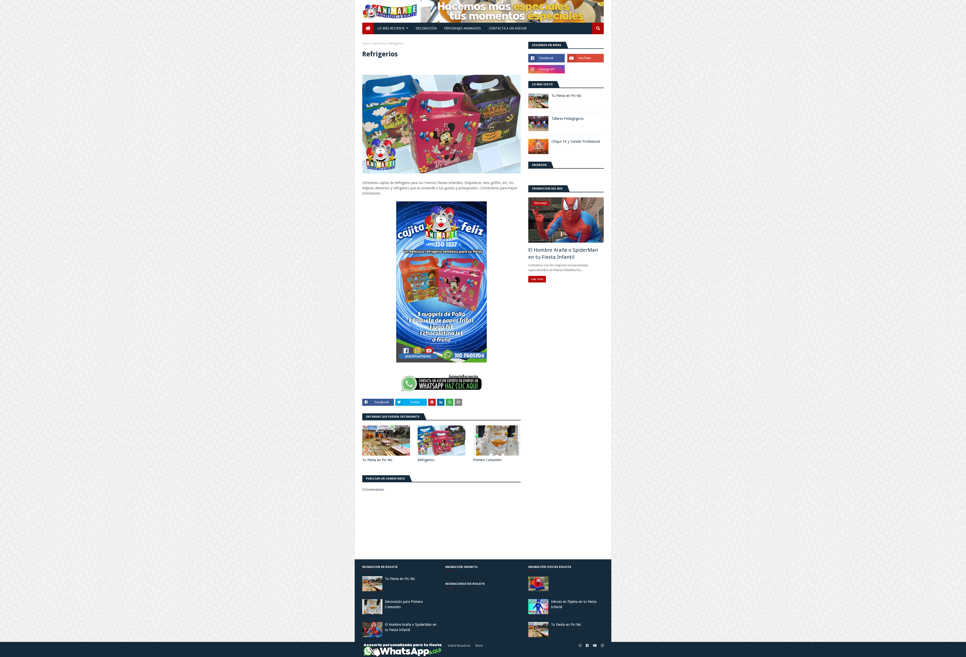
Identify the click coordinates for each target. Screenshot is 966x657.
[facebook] (587, 645)
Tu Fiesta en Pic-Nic (377, 460)
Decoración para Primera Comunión (404, 604)
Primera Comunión (487, 460)
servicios (379, 43)
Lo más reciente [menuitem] (391, 28)
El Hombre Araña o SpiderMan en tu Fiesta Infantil (563, 253)
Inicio (479, 645)
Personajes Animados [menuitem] (462, 28)
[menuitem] (368, 28)
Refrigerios (426, 460)
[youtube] (595, 645)
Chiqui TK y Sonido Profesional (575, 141)
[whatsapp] (580, 645)
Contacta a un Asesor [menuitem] (508, 28)
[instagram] (602, 645)
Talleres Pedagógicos (567, 119)
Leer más (537, 279)
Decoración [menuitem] (426, 28)
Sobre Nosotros (459, 645)
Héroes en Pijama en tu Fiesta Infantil (573, 604)
